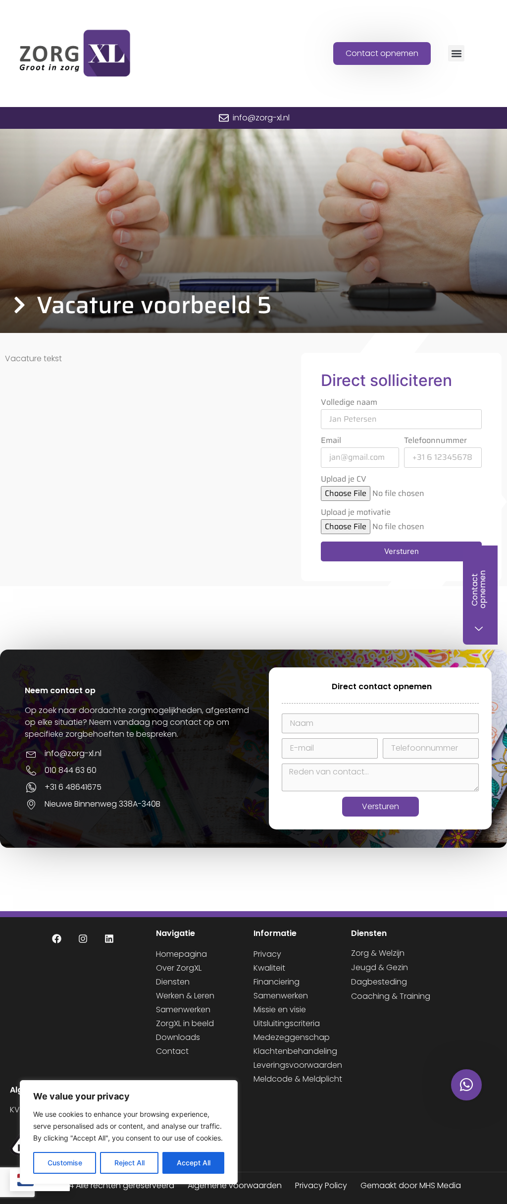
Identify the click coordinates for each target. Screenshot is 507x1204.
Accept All (193, 1162)
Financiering (277, 981)
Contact (172, 1051)
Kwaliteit (269, 968)
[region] (129, 1132)
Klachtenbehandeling (295, 1051)
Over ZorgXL (179, 968)
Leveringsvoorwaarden (298, 1065)
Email (331, 441)
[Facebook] (57, 939)
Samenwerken (183, 1009)
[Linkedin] (109, 939)
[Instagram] (83, 939)
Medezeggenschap (292, 1037)
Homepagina (181, 954)
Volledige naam (349, 403)
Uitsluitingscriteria (287, 1023)
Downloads (178, 1037)
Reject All (129, 1162)
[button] (456, 53)
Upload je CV (343, 480)
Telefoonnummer (435, 441)
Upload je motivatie (356, 513)
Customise (65, 1162)
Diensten (173, 981)
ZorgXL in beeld (185, 1023)
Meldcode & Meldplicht (298, 1079)
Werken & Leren (185, 995)
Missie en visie (280, 1009)
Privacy (267, 954)
